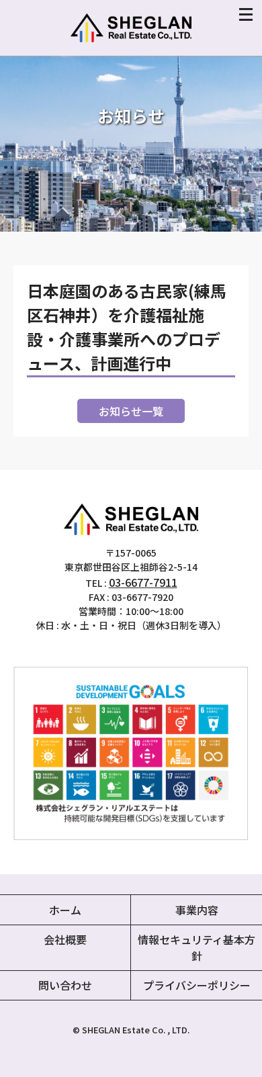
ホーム (65, 910)
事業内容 (196, 910)
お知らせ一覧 (131, 411)
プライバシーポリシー (197, 985)
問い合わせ (65, 985)
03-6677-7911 (143, 582)
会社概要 (65, 939)
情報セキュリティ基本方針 (196, 947)
